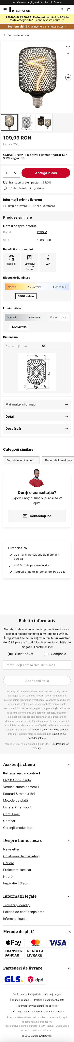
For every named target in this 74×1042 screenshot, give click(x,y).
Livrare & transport (17, 807)
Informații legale (20, 896)
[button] (9, 122)
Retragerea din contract (21, 773)
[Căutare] (62, 9)
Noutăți (8, 876)
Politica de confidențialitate (23, 912)
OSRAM (42, 232)
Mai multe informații (21, 404)
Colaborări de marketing (21, 856)
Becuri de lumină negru (21, 460)
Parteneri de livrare (22, 968)
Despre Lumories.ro (22, 840)
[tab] (37, 796)
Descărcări (14, 428)
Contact (9, 821)
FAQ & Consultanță (17, 780)
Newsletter (11, 849)
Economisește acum (47, 20)
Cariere (8, 863)
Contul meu (11, 814)
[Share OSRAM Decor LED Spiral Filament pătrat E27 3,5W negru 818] (68, 54)
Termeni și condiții (16, 905)
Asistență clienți (19, 764)
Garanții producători (18, 828)
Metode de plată (15, 800)
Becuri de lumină (18, 35)
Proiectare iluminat (17, 870)
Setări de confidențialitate (27, 994)
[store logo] (21, 9)
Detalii (10, 416)
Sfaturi (25, 883)
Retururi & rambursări (19, 794)
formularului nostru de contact (51, 729)
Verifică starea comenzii (21, 787)
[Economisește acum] (37, 21)
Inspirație (10, 883)
